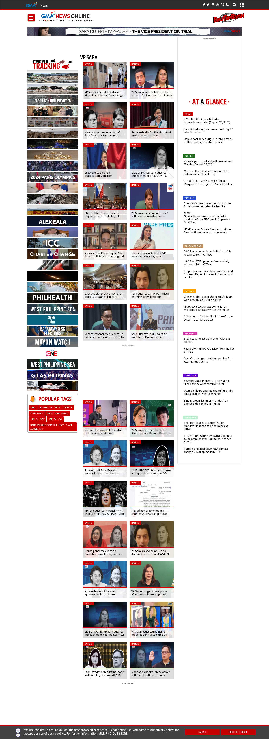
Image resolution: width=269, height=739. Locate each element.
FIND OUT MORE (238, 732)
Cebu (33, 407)
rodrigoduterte (50, 407)
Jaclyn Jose (37, 419)
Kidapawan (36, 413)
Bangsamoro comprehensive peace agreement (51, 426)
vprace (68, 407)
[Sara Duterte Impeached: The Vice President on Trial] (134, 31)
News (44, 5)
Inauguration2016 (57, 413)
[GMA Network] (31, 4)
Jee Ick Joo (55, 419)
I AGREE (202, 732)
